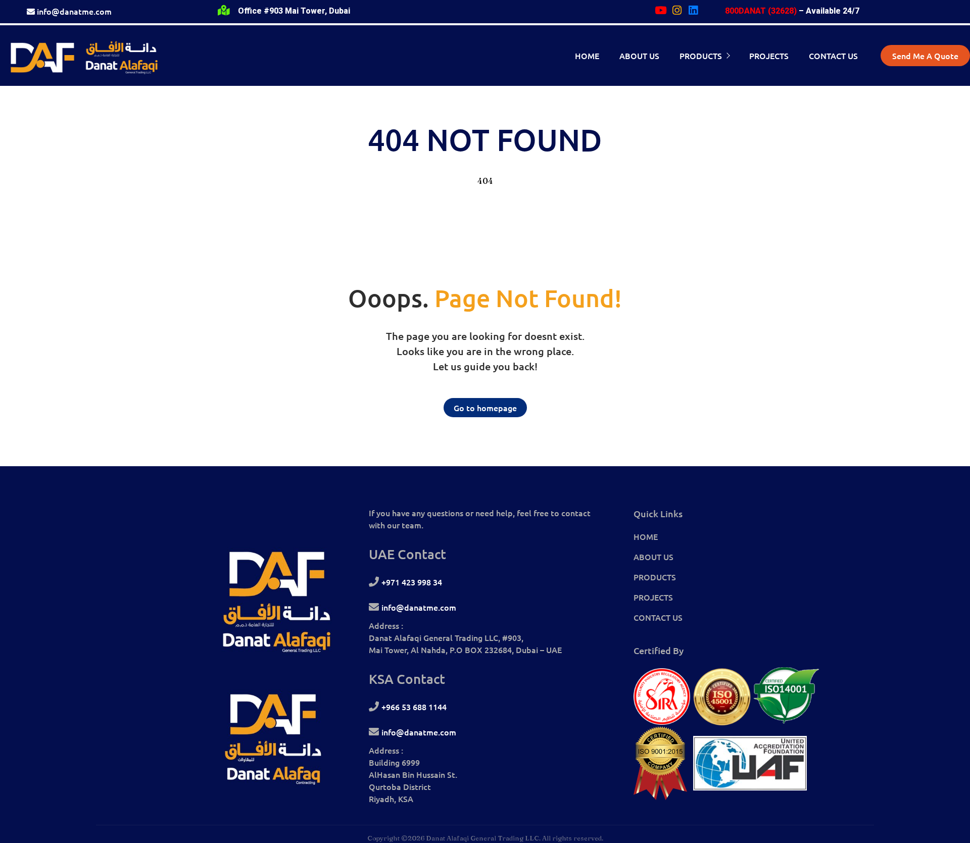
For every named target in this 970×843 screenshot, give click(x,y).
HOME (646, 536)
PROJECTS (653, 597)
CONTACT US (658, 617)
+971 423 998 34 (411, 581)
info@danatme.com (74, 11)
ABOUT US (653, 556)
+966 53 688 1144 (414, 706)
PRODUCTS (655, 576)
